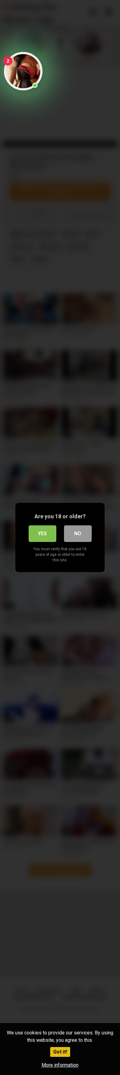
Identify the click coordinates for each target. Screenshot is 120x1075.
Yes (42, 533)
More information (60, 1065)
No (77, 533)
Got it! (60, 1052)
